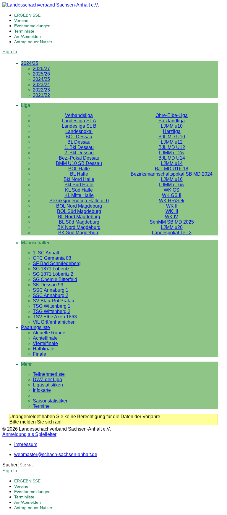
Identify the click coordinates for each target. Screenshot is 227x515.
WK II (171, 205)
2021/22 (41, 95)
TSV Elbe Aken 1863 (55, 316)
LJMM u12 (172, 142)
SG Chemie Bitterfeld (55, 279)
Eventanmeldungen (32, 25)
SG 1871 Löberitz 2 (53, 274)
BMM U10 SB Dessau (79, 163)
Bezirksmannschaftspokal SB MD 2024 (172, 174)
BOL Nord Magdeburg (79, 205)
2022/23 (41, 89)
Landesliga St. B (79, 126)
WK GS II (171, 195)
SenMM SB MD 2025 (172, 221)
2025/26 (41, 73)
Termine (41, 406)
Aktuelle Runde (49, 332)
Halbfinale (43, 348)
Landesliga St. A (79, 120)
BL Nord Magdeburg (79, 216)
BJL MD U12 (171, 147)
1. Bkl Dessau (79, 147)
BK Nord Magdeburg (78, 227)
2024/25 (29, 63)
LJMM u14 (172, 163)
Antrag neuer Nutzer (33, 41)
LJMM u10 (172, 126)
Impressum (25, 444)
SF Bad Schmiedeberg (57, 263)
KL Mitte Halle (79, 195)
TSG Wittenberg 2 (51, 311)
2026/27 (41, 68)
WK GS (171, 189)
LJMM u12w (171, 152)
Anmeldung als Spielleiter (29, 434)
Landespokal (79, 131)
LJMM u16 (172, 179)
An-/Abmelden (27, 36)
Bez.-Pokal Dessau (79, 158)
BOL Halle (79, 168)
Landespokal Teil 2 (172, 232)
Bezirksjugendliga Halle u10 (79, 200)
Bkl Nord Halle (79, 179)
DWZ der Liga (47, 379)
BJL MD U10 (171, 136)
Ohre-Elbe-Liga (171, 115)
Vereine (21, 20)
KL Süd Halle (79, 189)
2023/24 (41, 84)
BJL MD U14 (171, 158)
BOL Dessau (79, 136)
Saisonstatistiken (51, 400)
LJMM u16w (171, 184)
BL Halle (79, 174)
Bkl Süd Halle (78, 184)
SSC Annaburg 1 (50, 290)
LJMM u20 (172, 227)
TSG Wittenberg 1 (51, 306)
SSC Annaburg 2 (50, 295)
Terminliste (24, 31)
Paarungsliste (35, 327)
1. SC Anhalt (46, 252)
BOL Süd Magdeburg (79, 211)
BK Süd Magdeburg (79, 232)
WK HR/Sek (171, 200)
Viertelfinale (45, 343)
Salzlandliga (171, 120)
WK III (172, 211)
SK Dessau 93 (48, 284)
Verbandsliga (79, 115)
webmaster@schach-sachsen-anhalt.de (55, 454)
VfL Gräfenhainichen (54, 322)
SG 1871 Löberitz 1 (53, 268)
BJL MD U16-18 (171, 168)
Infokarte (42, 390)
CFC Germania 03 (52, 258)
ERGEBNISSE (27, 15)
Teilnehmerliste (49, 374)
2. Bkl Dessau (79, 152)
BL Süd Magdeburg (79, 221)
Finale (39, 354)
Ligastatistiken (48, 384)
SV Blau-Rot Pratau (53, 300)
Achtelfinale (45, 338)
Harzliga (172, 131)
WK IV (171, 216)
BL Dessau (78, 142)
